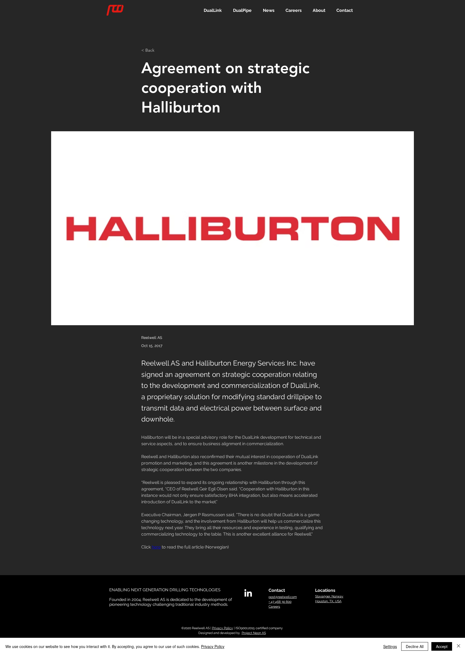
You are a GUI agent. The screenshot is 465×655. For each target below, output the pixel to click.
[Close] (458, 646)
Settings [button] (390, 646)
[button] (212, 10)
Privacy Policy (222, 628)
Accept (442, 646)
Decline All (415, 646)
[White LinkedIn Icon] (248, 592)
